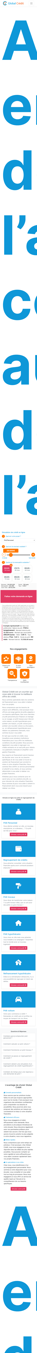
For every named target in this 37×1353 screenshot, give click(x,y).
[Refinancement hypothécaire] (18, 962)
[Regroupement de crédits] (18, 849)
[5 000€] (4, 555)
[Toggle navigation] (31, 3)
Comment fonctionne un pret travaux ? (18, 1050)
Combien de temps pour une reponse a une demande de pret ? (18, 1073)
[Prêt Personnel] (18, 812)
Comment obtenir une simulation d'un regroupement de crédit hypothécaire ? (18, 1065)
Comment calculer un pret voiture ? (16, 1044)
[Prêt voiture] (18, 999)
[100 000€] (33, 555)
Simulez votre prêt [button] (18, 834)
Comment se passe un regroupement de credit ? (17, 1057)
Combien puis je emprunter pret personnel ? (15, 1037)
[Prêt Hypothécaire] (18, 923)
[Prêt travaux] (18, 886)
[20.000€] (11, 555)
